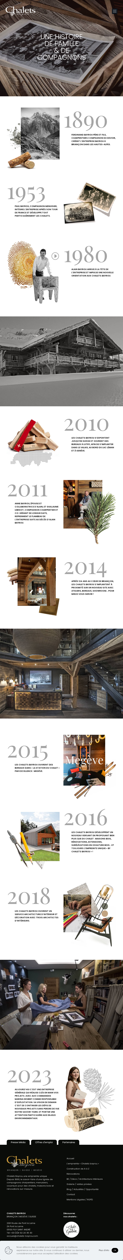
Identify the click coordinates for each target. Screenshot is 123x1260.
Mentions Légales (76, 1199)
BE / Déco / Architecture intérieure (85, 1179)
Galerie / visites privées (79, 1184)
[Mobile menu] (114, 11)
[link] (33, 271)
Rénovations (73, 1173)
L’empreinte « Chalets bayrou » (83, 1163)
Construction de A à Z (78, 1168)
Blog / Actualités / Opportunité (82, 1189)
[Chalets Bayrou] (20, 11)
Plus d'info (104, 1250)
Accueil (70, 1158)
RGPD (90, 1199)
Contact (71, 1194)
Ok (115, 1250)
